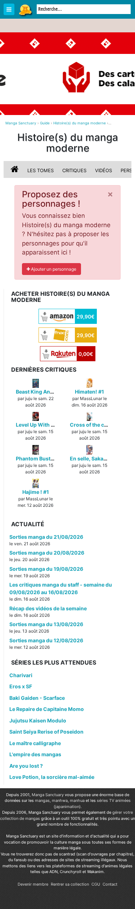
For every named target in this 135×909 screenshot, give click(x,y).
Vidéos (103, 170)
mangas (42, 800)
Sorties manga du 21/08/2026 (46, 537)
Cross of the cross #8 (96, 425)
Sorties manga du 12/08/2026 (46, 640)
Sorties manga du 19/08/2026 (46, 569)
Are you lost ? (26, 766)
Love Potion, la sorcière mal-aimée (51, 777)
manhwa (60, 800)
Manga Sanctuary (48, 794)
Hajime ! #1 (35, 492)
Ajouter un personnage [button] (53, 269)
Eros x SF (20, 686)
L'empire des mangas (35, 754)
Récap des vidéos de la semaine (48, 608)
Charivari (20, 675)
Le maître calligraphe (35, 743)
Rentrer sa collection (70, 884)
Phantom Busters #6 (41, 458)
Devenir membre (33, 884)
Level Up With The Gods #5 (49, 425)
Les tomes (40, 170)
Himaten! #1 (89, 392)
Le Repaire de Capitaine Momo (46, 709)
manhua (77, 800)
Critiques (74, 170)
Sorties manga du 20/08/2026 (46, 553)
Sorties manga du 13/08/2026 (46, 624)
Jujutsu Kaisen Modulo (37, 720)
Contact (110, 884)
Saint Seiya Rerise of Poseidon (46, 732)
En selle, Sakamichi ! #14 (100, 458)
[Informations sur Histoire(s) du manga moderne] (15, 170)
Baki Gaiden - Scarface (37, 698)
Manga (25, 10)
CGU (95, 884)
